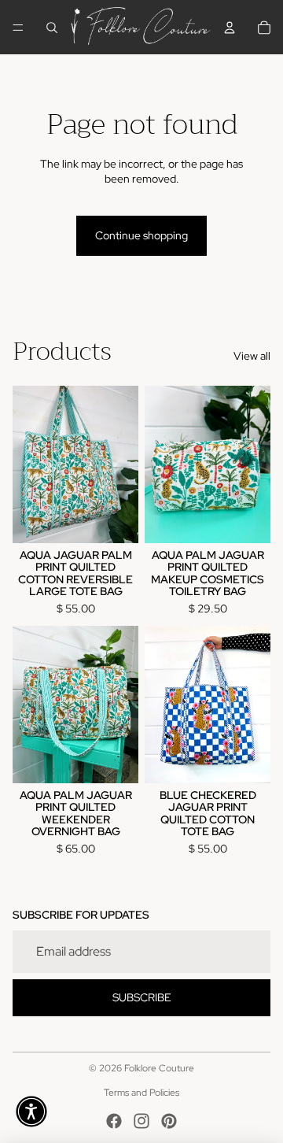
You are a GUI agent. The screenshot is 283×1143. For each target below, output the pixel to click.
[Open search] (52, 27)
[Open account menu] (229, 27)
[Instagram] (141, 1121)
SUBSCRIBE (141, 997)
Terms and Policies (141, 1092)
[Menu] (18, 27)
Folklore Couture (159, 1068)
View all (251, 356)
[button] (31, 1111)
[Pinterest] (169, 1121)
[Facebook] (114, 1121)
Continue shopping (141, 235)
